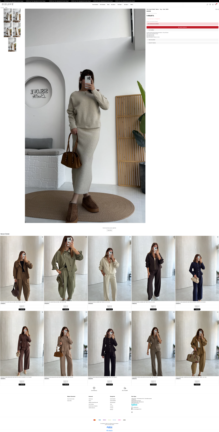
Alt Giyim (126, 4)
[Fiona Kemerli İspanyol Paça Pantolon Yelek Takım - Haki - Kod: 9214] (153, 343)
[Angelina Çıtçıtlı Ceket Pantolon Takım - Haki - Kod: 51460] (65, 268)
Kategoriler (112, 396)
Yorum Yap (109, 230)
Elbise (132, 4)
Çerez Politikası (91, 404)
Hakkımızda (91, 398)
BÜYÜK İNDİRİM (112, 398)
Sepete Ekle (22, 309)
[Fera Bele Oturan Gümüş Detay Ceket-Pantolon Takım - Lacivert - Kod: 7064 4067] (197, 268)
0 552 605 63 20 (135, 407)
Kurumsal (91, 396)
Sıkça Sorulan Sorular (70, 398)
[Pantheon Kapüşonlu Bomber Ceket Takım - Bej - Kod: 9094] (109, 268)
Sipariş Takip (69, 400)
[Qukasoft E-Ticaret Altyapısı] (109, 430)
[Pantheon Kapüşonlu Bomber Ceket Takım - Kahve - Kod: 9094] (153, 268)
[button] (216, 4)
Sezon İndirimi (95, 4)
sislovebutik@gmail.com (137, 409)
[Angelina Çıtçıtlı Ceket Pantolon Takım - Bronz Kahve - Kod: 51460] (22, 268)
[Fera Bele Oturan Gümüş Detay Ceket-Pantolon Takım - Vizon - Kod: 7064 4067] (65, 343)
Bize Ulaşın (133, 396)
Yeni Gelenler (102, 4)
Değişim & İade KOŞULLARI (93, 402)
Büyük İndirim (88, 4)
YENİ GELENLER (112, 402)
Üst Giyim (119, 4)
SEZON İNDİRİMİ (113, 400)
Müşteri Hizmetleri (71, 396)
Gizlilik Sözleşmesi (92, 407)
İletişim (90, 400)
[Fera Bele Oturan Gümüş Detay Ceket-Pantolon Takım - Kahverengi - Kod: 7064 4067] (22, 343)
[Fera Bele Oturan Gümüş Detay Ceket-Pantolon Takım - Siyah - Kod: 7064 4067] (109, 343)
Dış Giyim (113, 4)
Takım (108, 4)
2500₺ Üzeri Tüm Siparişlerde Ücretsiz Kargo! (13, 1)
